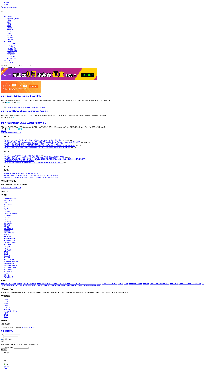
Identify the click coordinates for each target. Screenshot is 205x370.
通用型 (9, 22)
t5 (179, 284)
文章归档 (6, 2)
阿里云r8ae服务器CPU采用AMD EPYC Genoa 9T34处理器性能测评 (61, 142)
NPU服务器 (7, 211)
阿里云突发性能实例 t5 (13, 18)
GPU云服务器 (11, 45)
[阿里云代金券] (21, 92)
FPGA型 (9, 35)
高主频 (9, 31)
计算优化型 (7, 246)
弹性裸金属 (10, 37)
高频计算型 (7, 275)
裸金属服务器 (10, 285)
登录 (2, 331)
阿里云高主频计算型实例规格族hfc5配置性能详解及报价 (24, 111)
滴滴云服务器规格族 (9, 238)
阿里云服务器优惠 (9, 263)
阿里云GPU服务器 (174, 284)
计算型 (9, 24)
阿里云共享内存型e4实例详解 (30, 155)
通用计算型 (7, 256)
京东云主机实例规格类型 (11, 213)
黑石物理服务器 (11, 58)
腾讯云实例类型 (8, 41)
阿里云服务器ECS (164, 284)
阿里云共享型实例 (31, 284)
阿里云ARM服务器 (9, 259)
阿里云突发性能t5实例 (195, 284)
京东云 (67, 285)
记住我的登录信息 (7, 339)
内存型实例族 (11, 47)
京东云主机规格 (18, 285)
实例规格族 (51, 284)
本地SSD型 (10, 29)
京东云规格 (84, 285)
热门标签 (6, 4)
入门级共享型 (11, 20)
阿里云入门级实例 (5, 284)
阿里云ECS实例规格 (185, 284)
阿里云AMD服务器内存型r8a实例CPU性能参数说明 (48, 144)
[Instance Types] (31, 327)
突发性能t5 (104, 284)
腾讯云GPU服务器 (60, 285)
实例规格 (78, 285)
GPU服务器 (77, 284)
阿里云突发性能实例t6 (10, 267)
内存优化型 (7, 217)
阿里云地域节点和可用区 (11, 261)
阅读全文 (3, 104)
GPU (116, 284)
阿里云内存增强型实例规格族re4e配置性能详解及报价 (24, 123)
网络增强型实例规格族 (10, 242)
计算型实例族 (11, 55)
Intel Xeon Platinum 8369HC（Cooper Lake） (32, 285)
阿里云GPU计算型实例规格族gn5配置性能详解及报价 (51, 157)
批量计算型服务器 (12, 51)
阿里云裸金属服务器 (134, 284)
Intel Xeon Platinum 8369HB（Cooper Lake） (90, 284)
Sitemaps (24, 327)
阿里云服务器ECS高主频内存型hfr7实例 (21, 173)
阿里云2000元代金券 (55, 177)
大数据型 (9, 28)
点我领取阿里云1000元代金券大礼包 (11, 188)
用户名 (2, 335)
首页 (5, 14)
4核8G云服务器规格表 (10, 198)
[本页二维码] (5, 368)
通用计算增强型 (8, 258)
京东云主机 (120, 284)
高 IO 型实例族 (11, 56)
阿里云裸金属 (57, 284)
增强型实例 (10, 39)
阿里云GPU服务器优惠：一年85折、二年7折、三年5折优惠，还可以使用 (26, 177)
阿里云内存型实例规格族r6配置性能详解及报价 (21, 96)
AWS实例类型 (8, 60)
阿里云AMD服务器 (91, 285)
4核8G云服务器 (111, 284)
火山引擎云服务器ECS (10, 240)
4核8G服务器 (13, 284)
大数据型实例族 (11, 49)
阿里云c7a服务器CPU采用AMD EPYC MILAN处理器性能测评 (57, 146)
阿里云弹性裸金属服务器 (50, 285)
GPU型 (9, 33)
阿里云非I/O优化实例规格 (27, 161)
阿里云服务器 (146, 284)
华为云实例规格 (8, 62)
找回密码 (9, 331)
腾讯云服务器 (72, 285)
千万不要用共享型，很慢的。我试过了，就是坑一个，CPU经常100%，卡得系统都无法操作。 (32, 175)
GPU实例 (126, 284)
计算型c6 (25, 284)
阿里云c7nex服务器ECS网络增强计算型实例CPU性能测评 (54, 148)
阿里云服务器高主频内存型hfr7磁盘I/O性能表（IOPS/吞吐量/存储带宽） (66, 159)
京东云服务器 (156, 284)
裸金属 (98, 285)
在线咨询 (6, 366)
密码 (2, 337)
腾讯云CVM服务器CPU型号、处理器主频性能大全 (48, 140)
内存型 (9, 26)
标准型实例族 (11, 53)
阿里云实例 (71, 284)
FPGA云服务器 (11, 43)
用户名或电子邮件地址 (7, 347)
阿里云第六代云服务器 (42, 284)
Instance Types (7, 209)
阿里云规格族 (8, 16)
